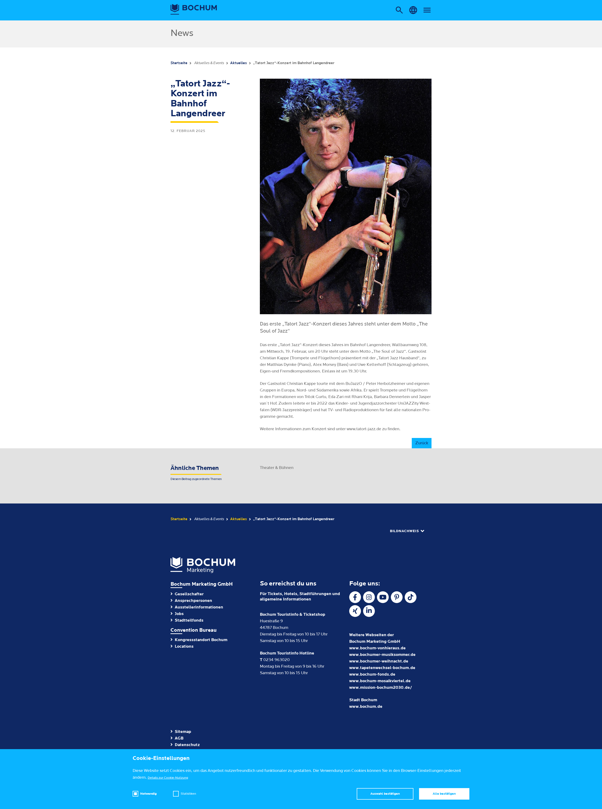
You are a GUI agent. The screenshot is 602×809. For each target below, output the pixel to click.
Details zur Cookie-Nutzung (168, 778)
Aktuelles (238, 63)
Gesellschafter (189, 594)
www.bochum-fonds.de (372, 674)
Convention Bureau (193, 630)
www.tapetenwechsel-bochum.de (382, 667)
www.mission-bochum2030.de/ (380, 687)
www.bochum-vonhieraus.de (377, 648)
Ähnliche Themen (196, 472)
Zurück (421, 443)
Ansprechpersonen (193, 600)
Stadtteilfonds (189, 620)
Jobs (179, 613)
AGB (179, 738)
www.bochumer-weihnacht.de (378, 661)
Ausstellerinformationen (199, 607)
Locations (184, 646)
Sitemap (183, 731)
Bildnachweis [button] (404, 531)
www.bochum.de (365, 706)
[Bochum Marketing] (193, 9)
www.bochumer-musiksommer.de (382, 654)
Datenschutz (187, 744)
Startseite (178, 63)
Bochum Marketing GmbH (201, 584)
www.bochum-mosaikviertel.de (380, 681)
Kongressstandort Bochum (201, 640)
